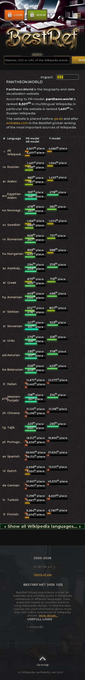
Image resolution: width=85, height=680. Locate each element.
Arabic (12, 181)
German (13, 485)
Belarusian (15, 369)
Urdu (11, 340)
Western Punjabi (13, 398)
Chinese (13, 413)
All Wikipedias (15, 152)
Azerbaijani (15, 268)
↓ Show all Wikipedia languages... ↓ (42, 526)
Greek (11, 283)
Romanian (15, 239)
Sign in (40, 15)
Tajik (11, 427)
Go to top (42, 664)
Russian (13, 167)
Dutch (12, 471)
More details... (48, 615)
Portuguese (16, 442)
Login (18, 15)
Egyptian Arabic (14, 196)
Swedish (13, 225)
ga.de (58, 119)
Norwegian (15, 210)
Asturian (13, 355)
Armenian (14, 297)
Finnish (13, 514)
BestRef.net (34, 585)
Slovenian (14, 326)
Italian (12, 384)
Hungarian (15, 254)
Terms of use (42, 574)
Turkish (13, 500)
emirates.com (17, 123)
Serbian (13, 312)
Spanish (13, 456)
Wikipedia (36, 627)
